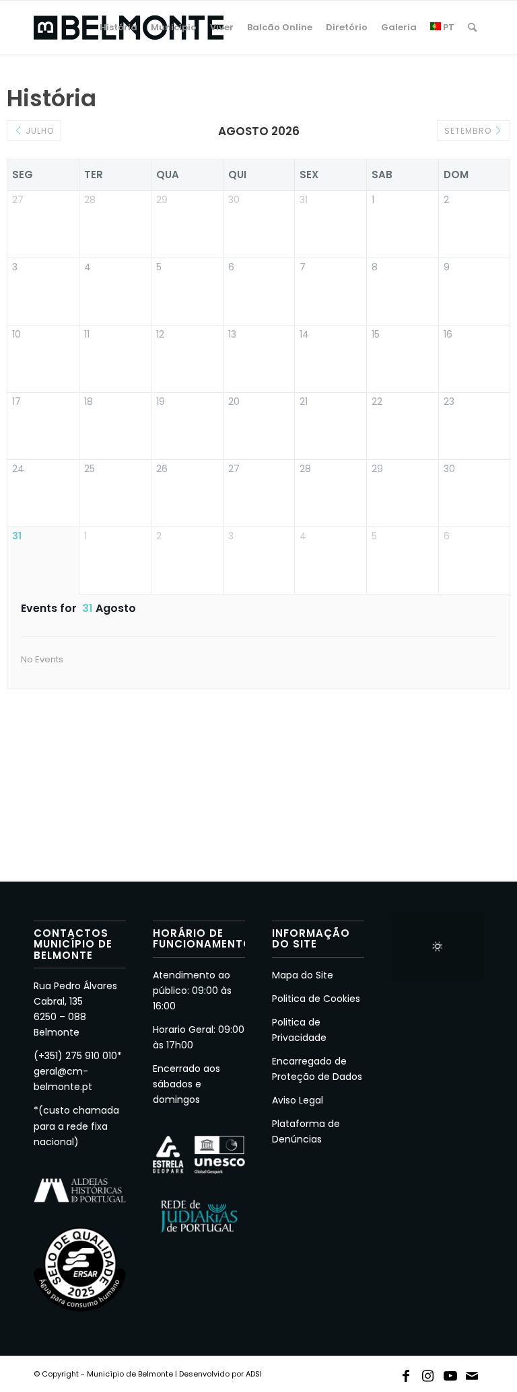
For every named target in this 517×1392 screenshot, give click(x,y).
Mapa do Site (302, 975)
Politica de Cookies (316, 998)
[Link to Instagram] (428, 1373)
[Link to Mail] (472, 1373)
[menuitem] (118, 27)
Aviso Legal (297, 1100)
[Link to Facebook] (406, 1373)
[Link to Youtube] (450, 1373)
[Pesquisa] (472, 27)
